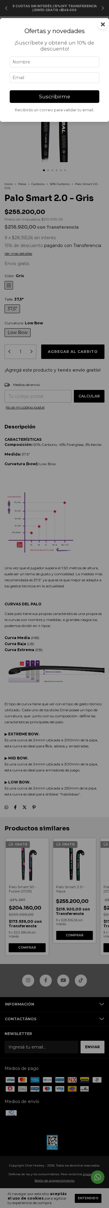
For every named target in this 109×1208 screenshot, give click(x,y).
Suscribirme (54, 97)
